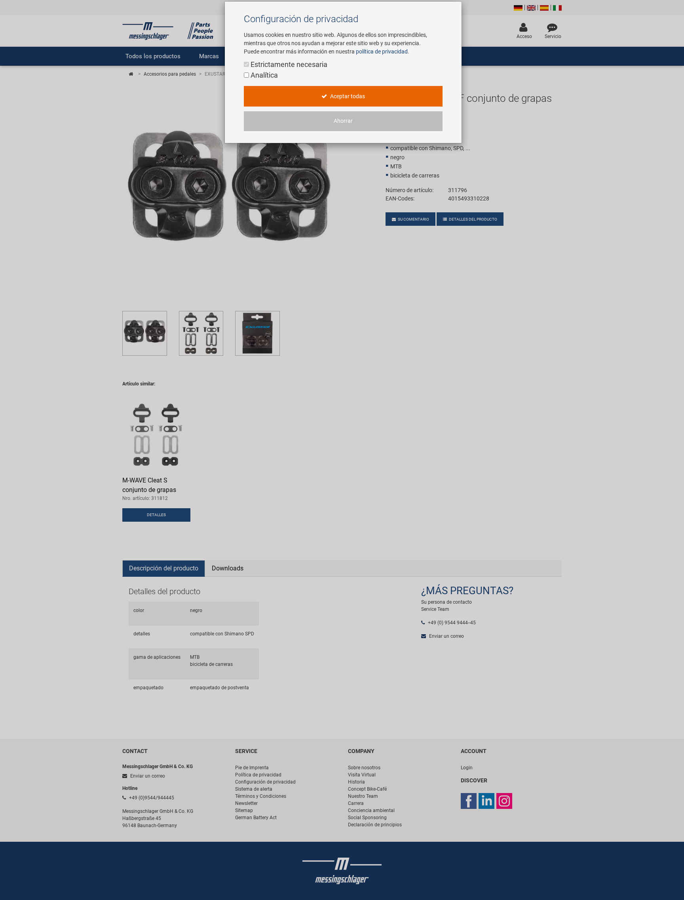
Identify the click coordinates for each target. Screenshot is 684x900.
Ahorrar (343, 121)
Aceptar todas (347, 96)
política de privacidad (382, 51)
